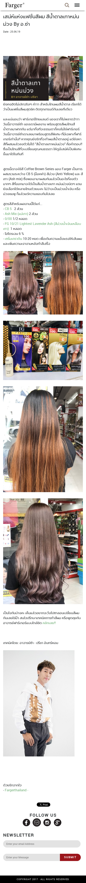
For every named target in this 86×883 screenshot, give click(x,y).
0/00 (8, 218)
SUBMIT (70, 857)
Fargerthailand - (16, 790)
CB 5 (8, 208)
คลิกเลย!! (49, 623)
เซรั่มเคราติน (13, 238)
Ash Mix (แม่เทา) (16, 213)
